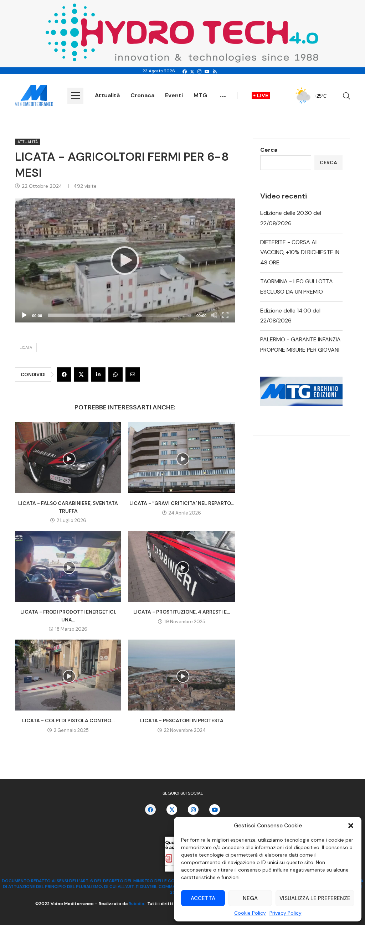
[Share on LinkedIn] (98, 374)
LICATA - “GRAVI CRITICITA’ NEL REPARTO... (181, 503)
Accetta (203, 898)
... (223, 93)
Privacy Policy (285, 913)
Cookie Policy (250, 913)
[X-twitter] (171, 809)
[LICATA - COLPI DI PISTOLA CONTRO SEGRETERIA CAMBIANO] (68, 675)
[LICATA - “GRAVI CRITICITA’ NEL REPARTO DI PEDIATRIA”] (181, 457)
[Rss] (214, 71)
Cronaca (142, 95)
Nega (250, 898)
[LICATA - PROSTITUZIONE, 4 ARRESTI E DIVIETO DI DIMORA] (181, 566)
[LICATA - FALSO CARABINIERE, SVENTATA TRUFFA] (68, 457)
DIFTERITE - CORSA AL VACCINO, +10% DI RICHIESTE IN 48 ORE (299, 252)
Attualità (107, 95)
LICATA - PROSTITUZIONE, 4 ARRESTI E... (181, 612)
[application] (125, 260)
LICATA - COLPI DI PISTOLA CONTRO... (68, 720)
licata (26, 347)
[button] (350, 825)
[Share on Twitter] (81, 374)
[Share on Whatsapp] (115, 374)
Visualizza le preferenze (314, 898)
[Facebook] (184, 71)
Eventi (174, 95)
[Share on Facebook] (64, 374)
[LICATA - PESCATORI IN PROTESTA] (181, 675)
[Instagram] (199, 71)
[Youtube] (207, 71)
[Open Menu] (75, 96)
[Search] (346, 96)
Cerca (268, 150)
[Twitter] (192, 71)
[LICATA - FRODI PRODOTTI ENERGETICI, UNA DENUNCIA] (68, 566)
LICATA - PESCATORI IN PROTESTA (181, 720)
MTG (200, 95)
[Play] (124, 260)
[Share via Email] (132, 374)
